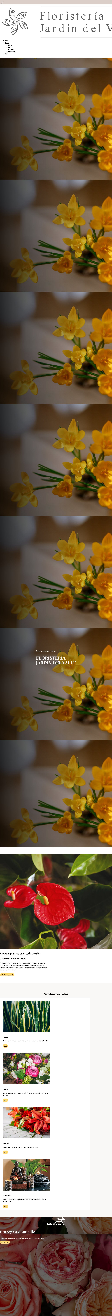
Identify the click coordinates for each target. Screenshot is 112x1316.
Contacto (8, 54)
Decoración (11, 52)
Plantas (10, 47)
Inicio (6, 41)
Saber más (4, 1242)
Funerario (11, 49)
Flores (10, 45)
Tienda (7, 43)
